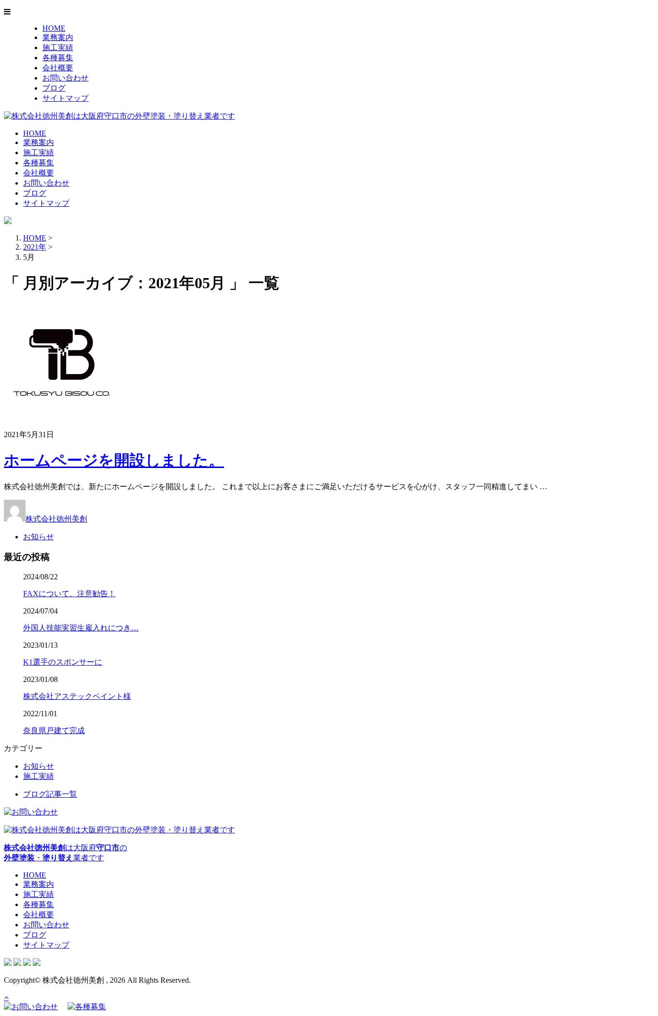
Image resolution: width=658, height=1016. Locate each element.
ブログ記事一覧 (50, 794)
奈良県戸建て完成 (54, 730)
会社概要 (57, 68)
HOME (54, 28)
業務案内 (57, 37)
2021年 (34, 247)
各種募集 (57, 57)
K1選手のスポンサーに (62, 662)
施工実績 (57, 47)
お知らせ (38, 537)
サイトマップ (65, 98)
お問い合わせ (65, 78)
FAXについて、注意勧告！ (69, 593)
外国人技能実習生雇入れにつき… (81, 628)
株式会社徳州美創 (56, 519)
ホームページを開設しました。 (114, 460)
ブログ (54, 88)
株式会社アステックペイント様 (77, 696)
